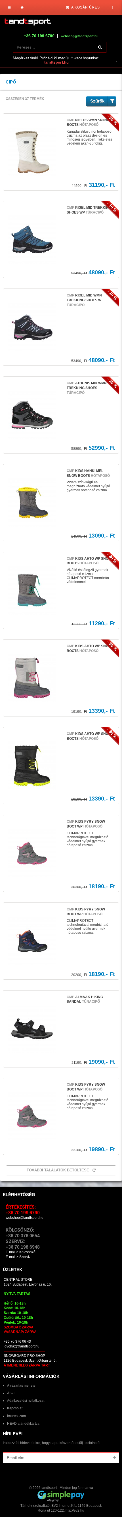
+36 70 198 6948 (23, 1247)
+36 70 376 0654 (23, 1235)
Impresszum (16, 1416)
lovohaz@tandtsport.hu (21, 1346)
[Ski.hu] (28, 22)
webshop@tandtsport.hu (24, 1218)
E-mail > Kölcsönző (20, 1252)
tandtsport (49, 1488)
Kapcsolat (14, 1408)
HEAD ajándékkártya (23, 1424)
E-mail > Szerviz (18, 1257)
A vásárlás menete (21, 1386)
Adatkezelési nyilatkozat (25, 1401)
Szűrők (97, 101)
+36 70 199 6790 (39, 36)
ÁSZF (11, 1393)
